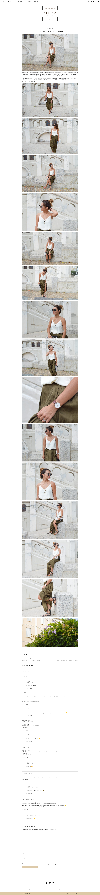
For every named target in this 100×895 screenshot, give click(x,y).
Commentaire (25, 832)
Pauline (24, 798)
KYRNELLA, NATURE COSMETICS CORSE (67, 659)
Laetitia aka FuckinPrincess (29, 669)
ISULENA (28, 681)
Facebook (65, 889)
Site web (23, 858)
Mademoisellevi (26, 720)
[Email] (93, 1)
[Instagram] (89, 1)
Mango (52, 72)
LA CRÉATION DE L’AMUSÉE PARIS (31, 659)
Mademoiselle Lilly (27, 773)
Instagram (36, 889)
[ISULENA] (50, 13)
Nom (23, 847)
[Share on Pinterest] (27, 654)
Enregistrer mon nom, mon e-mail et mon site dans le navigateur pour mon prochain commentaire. (44, 864)
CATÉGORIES (11, 1)
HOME (3, 1)
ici (33, 81)
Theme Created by (71, 893)
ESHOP (36, 1)
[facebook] (50, 883)
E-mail (23, 853)
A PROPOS (28, 1)
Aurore (24, 692)
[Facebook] (91, 1)
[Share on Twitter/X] (25, 654)
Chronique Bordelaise (28, 746)
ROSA (37, 79)
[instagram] (46, 883)
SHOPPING (20, 1)
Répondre (25, 676)
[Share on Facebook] (23, 654)
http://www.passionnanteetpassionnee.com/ (30, 701)
